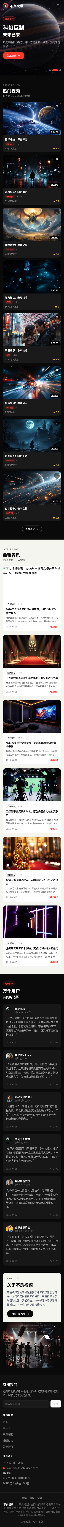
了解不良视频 (18, 1314)
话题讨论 (8, 1440)
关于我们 (8, 1446)
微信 (32, 1498)
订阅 (55, 1404)
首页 (5, 1422)
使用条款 (38, 1521)
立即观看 (11, 55)
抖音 (39, 1498)
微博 (24, 1498)
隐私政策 (26, 1521)
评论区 (6, 1428)
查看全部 (30, 529)
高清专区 (8, 1434)
